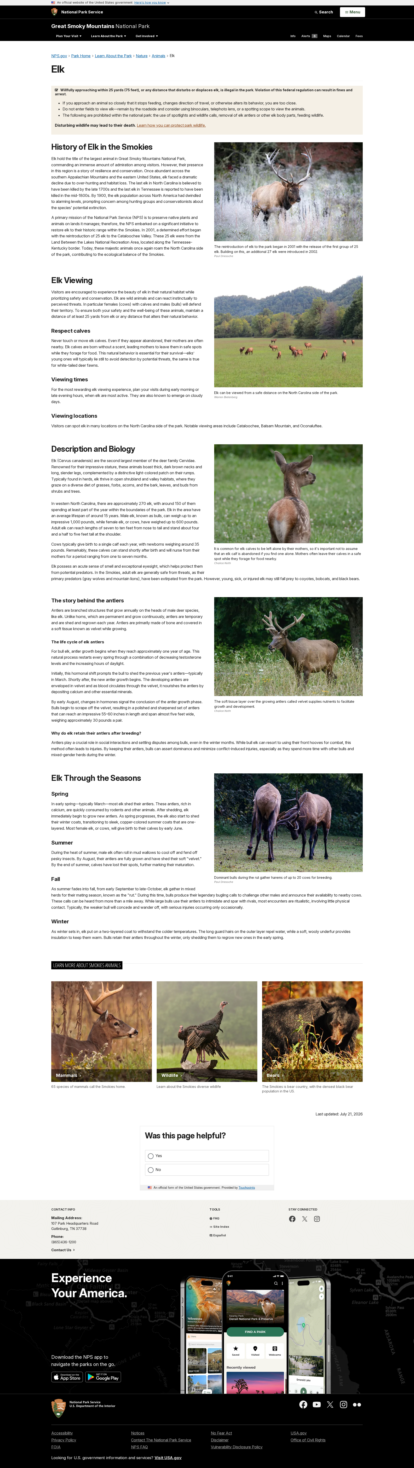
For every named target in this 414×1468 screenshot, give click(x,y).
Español (219, 1235)
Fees (359, 36)
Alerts (308, 36)
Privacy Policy (63, 1440)
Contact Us (61, 1250)
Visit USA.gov (168, 1457)
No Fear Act (221, 1433)
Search (325, 12)
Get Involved (145, 36)
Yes (158, 1155)
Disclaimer (220, 1440)
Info (293, 36)
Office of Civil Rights (308, 1440)
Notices (137, 1433)
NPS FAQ (139, 1447)
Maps (327, 36)
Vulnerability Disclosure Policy (237, 1447)
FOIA (56, 1447)
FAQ (216, 1218)
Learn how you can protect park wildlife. (171, 125)
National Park (100, 26)
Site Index (221, 1226)
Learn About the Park (107, 36)
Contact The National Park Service (161, 1440)
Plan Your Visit (67, 36)
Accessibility (62, 1433)
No (158, 1169)
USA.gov (299, 1433)
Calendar (343, 36)
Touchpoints (247, 1187)
